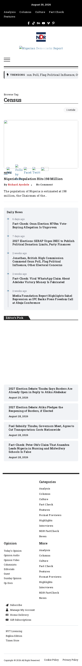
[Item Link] (41, 144)
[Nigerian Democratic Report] (41, 48)
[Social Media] (28, 23)
